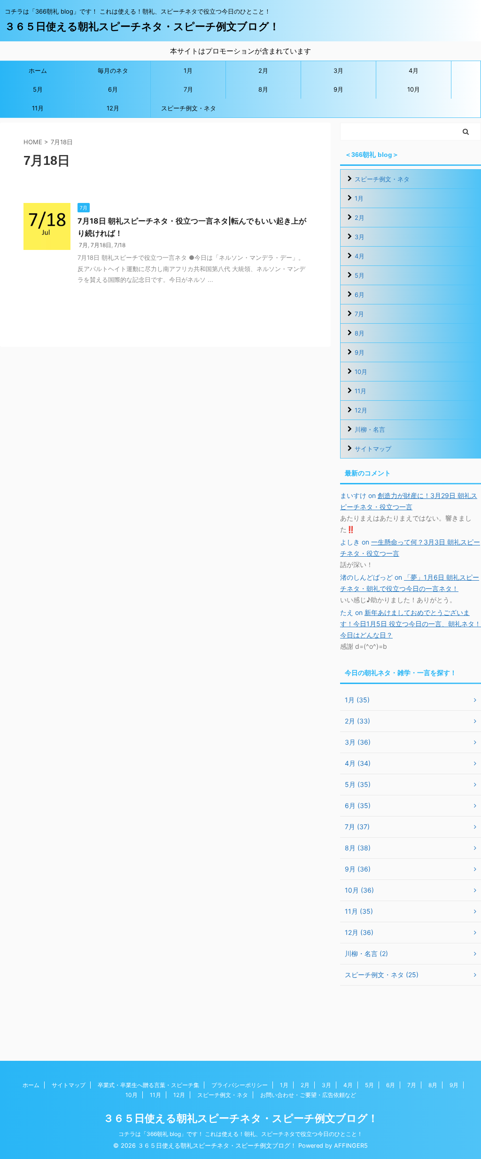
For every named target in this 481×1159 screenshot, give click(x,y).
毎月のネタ (113, 70)
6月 (113, 89)
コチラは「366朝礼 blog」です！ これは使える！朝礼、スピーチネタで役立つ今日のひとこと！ (240, 1133)
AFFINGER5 (351, 1145)
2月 (263, 70)
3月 (338, 70)
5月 (38, 89)
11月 (38, 108)
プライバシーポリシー (239, 1085)
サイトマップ (373, 448)
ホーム (38, 70)
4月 (414, 70)
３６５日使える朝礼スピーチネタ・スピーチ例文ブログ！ (142, 26)
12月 (113, 108)
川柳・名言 (370, 429)
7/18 (119, 245)
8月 (263, 89)
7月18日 (101, 245)
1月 (188, 70)
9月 (338, 89)
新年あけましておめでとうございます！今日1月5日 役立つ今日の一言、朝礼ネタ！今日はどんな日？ (410, 623)
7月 (188, 89)
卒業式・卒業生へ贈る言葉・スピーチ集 (148, 1085)
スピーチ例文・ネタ (188, 108)
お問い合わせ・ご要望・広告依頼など (308, 1094)
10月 (413, 89)
